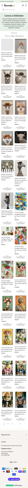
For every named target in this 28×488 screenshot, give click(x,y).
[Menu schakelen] (2, 5)
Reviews (20, 485)
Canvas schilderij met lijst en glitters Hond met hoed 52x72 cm (20, 315)
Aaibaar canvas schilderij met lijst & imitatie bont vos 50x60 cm (7, 149)
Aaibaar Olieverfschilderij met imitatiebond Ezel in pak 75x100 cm (7, 212)
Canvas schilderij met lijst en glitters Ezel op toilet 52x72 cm (7, 380)
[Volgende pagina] (24, 424)
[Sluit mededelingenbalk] (26, 1)
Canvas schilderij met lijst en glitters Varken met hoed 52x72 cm (7, 349)
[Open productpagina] (7, 45)
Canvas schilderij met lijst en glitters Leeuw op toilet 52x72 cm (7, 412)
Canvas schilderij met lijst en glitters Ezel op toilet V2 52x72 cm (20, 348)
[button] (14, 9)
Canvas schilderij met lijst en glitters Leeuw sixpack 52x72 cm (20, 412)
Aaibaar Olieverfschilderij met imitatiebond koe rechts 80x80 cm (21, 147)
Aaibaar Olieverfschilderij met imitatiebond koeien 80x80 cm (7, 176)
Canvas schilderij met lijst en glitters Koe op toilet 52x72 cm (20, 380)
